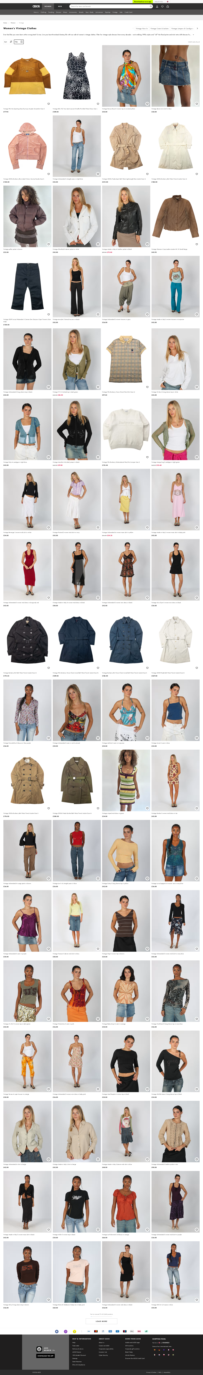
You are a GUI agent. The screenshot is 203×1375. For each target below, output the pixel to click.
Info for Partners (130, 1355)
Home (5, 23)
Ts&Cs (160, 1372)
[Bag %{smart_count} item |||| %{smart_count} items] (167, 6)
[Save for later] (48, 103)
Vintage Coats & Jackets (160, 28)
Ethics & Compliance (78, 1365)
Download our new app (142, 2)
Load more (101, 1321)
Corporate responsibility (106, 1349)
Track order (75, 1346)
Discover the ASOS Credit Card (135, 1358)
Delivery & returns (77, 1349)
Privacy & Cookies (151, 1372)
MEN (60, 6)
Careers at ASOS (104, 1346)
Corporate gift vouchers (132, 1349)
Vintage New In (142, 28)
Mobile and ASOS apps (132, 1342)
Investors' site (103, 1352)
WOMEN (48, 6)
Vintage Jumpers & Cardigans (182, 28)
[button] (154, 1350)
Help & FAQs (159, 2)
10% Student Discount (79, 1355)
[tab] (36, 12)
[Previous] (133, 28)
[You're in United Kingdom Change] (167, 1)
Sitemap (74, 1358)
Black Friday (129, 1352)
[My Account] (157, 6)
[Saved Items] (162, 6)
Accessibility (167, 1372)
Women (13, 23)
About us (101, 1342)
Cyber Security (103, 1355)
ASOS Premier (76, 1352)
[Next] (197, 28)
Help (73, 1342)
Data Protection (77, 1361)
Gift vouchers (129, 1346)
